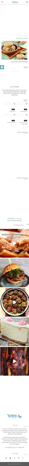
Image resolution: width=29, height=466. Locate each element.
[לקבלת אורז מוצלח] (9, 117)
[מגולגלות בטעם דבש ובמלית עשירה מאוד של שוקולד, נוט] (14, 243)
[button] (2, 67)
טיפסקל (25, 109)
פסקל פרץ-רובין (14, 87)
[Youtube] (6, 458)
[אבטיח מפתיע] (9, 106)
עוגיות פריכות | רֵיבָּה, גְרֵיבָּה (19, 62)
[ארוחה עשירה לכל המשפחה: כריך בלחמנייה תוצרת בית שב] (14, 272)
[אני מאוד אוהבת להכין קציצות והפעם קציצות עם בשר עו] (14, 302)
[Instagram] (18, 458)
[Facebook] (22, 458)
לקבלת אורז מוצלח (11, 122)
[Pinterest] (14, 458)
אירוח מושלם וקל (24, 111)
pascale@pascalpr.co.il (11, 447)
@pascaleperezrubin (14, 220)
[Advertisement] (14, 19)
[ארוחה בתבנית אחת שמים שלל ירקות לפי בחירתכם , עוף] (14, 361)
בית (26, 36)
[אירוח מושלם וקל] (22, 106)
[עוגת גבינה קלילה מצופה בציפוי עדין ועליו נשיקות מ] (14, 331)
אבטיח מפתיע (12, 111)
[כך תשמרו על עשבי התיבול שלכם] (22, 117)
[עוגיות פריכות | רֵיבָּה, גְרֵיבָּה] (14, 50)
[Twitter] (10, 458)
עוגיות (26, 58)
